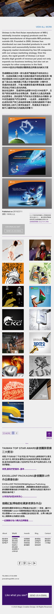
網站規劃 (15, 547)
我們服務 (5, 541)
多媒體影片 (15, 549)
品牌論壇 (38, 541)
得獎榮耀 (27, 539)
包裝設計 (15, 543)
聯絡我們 (48, 539)
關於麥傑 (5, 539)
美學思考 (38, 543)
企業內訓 (15, 551)
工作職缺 (48, 543)
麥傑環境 (48, 541)
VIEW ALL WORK (44, 26)
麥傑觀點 (38, 539)
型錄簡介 (15, 545)
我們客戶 (5, 543)
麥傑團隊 (27, 545)
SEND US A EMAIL (38, 595)
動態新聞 (38, 545)
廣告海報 (15, 541)
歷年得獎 (27, 541)
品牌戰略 (15, 539)
